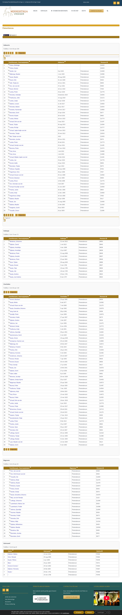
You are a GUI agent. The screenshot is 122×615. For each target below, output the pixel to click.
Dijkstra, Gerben (14, 320)
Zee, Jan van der (14, 86)
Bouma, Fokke (14, 397)
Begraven (73, 468)
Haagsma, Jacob (15, 207)
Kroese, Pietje (14, 406)
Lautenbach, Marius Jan (18, 503)
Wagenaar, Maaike (15, 382)
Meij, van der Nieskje (17, 497)
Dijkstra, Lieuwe (14, 103)
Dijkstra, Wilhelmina (16, 524)
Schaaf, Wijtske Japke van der (18, 157)
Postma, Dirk (13, 350)
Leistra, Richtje (14, 127)
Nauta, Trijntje (14, 124)
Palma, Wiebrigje (15, 65)
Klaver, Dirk (13, 80)
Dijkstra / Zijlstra (12, 554)
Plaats (7, 35)
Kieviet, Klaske (14, 115)
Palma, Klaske (14, 68)
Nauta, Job (13, 271)
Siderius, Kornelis (15, 353)
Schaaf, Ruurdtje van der (17, 186)
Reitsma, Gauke (15, 485)
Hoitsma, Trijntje (14, 436)
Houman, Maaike (16, 512)
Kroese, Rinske (14, 358)
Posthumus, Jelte (15, 98)
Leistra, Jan (13, 160)
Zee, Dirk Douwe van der (18, 474)
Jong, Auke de (14, 311)
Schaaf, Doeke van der (16, 412)
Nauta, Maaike (14, 77)
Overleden (63, 297)
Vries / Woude (12, 557)
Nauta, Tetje (13, 268)
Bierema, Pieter (14, 148)
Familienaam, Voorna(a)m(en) (19, 62)
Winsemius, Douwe (15, 409)
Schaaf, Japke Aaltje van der (18, 130)
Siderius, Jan (14, 323)
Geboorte (61, 62)
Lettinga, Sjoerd (14, 433)
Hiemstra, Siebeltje (15, 95)
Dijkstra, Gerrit (14, 370)
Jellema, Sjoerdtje (15, 332)
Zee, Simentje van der (16, 184)
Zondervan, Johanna (16, 356)
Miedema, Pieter (14, 253)
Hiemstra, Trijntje (15, 133)
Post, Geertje (13, 364)
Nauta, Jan (13, 201)
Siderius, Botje (15, 480)
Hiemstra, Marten (15, 106)
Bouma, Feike (14, 385)
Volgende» (22, 53)
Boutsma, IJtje (15, 530)
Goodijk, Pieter (14, 314)
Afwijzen (89, 612)
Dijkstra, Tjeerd (14, 244)
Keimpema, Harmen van (17, 341)
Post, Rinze (13, 394)
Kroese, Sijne (14, 427)
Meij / (9, 563)
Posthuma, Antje (14, 329)
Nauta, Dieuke (14, 265)
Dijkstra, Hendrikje (15, 247)
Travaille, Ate (14, 477)
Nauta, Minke (14, 302)
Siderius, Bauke (15, 483)
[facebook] (114, 3)
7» (16, 53)
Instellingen (101, 612)
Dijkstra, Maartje (15, 527)
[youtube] (118, 3)
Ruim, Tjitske (14, 262)
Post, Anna (13, 151)
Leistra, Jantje (14, 100)
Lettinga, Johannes (16, 500)
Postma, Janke (14, 189)
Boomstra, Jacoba (15, 139)
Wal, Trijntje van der (15, 136)
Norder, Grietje (15, 491)
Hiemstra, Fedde (15, 317)
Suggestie (13, 35)
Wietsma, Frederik (15, 347)
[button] (107, 10)
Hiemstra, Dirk (14, 430)
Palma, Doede (15, 488)
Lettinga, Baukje (14, 439)
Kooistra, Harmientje (16, 109)
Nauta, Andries (14, 274)
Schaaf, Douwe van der (16, 175)
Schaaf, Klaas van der (16, 305)
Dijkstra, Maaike (14, 198)
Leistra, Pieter (14, 92)
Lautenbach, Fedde (16, 506)
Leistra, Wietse (14, 118)
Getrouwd (47, 551)
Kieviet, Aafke (14, 163)
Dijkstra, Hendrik (15, 256)
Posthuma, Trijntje (15, 388)
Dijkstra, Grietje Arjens (16, 379)
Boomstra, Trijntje (15, 166)
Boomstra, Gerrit (14, 112)
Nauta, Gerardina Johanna (17, 308)
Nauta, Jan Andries (15, 277)
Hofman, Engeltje (15, 169)
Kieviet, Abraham (15, 178)
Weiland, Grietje (14, 326)
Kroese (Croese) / (13, 566)
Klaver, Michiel (14, 89)
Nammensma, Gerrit (16, 335)
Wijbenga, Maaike (15, 74)
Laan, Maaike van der (16, 442)
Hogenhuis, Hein (15, 172)
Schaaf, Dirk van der (15, 121)
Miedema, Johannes (16, 241)
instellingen (66, 613)
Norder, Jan (13, 71)
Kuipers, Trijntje (14, 415)
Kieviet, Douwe (14, 361)
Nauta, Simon (14, 338)
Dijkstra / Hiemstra (13, 569)
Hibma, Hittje (14, 521)
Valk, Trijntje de (14, 83)
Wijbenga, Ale (14, 344)
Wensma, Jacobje (15, 376)
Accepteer (78, 612)
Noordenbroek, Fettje (16, 418)
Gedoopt (63, 238)
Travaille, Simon (14, 210)
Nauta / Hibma (12, 560)
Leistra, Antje (13, 192)
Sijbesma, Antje (14, 391)
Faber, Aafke (13, 373)
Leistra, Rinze (14, 181)
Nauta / (10, 572)
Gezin (10, 551)
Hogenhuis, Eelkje (15, 195)
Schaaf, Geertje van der (16, 145)
